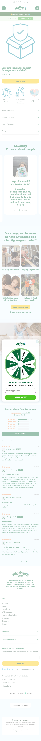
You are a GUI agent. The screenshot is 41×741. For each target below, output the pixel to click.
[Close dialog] (37, 341)
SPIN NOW (20, 397)
